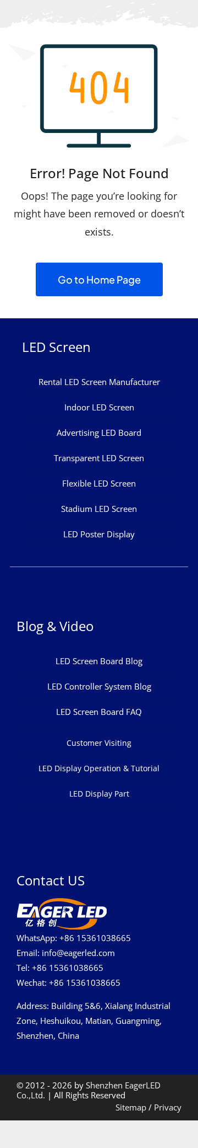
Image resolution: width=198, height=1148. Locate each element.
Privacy (168, 1107)
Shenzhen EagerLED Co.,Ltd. (88, 1090)
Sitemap (131, 1107)
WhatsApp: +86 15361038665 (73, 937)
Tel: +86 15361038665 (59, 967)
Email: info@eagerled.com (65, 952)
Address (31, 1005)
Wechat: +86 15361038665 (68, 982)
